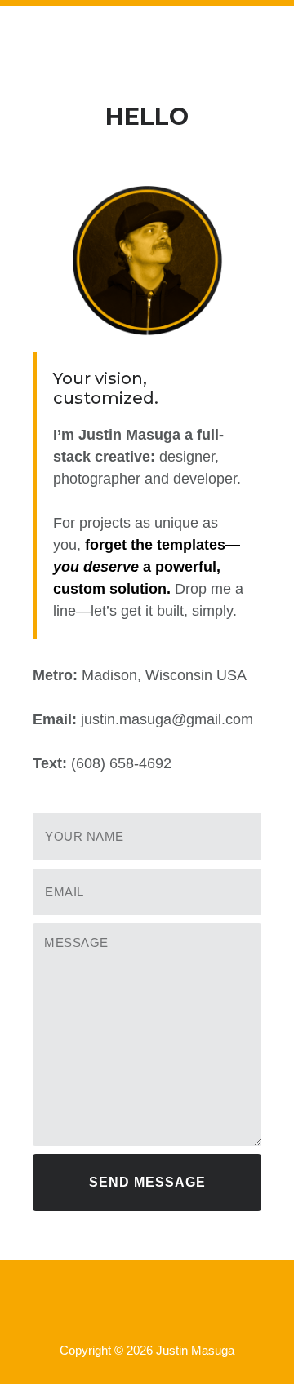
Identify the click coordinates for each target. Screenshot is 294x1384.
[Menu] (147, 43)
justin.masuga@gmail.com (167, 719)
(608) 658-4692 (121, 763)
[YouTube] (168, 1306)
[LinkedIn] (119, 1306)
